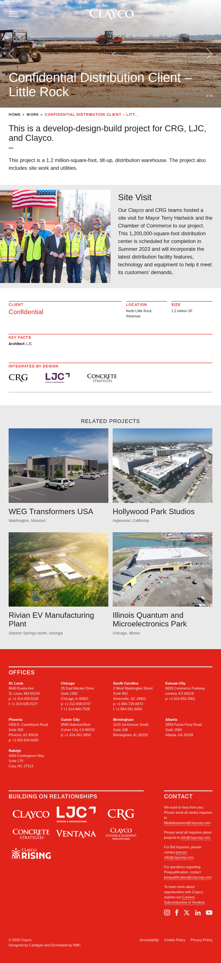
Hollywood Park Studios (154, 511)
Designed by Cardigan (26, 945)
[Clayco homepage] (112, 14)
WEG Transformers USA (51, 511)
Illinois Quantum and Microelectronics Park (150, 619)
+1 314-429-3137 (24, 704)
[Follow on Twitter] (186, 912)
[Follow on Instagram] (167, 912)
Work (33, 114)
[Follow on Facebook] (176, 912)
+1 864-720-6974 (130, 704)
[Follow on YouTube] (209, 912)
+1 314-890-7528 (76, 709)
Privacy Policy (201, 940)
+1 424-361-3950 (78, 735)
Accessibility (149, 940)
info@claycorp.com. (196, 837)
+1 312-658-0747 (78, 704)
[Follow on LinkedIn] (198, 912)
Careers (188, 897)
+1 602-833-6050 (25, 740)
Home (15, 114)
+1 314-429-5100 (25, 699)
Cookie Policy (174, 940)
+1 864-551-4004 (129, 709)
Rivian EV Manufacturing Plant (51, 619)
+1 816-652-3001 (182, 699)
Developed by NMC (66, 945)
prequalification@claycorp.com (187, 877)
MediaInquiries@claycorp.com (187, 823)
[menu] (13, 14)
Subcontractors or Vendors (184, 902)
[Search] (208, 14)
